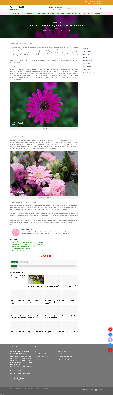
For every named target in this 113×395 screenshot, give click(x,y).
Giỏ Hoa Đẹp (69, 13)
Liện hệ (36, 359)
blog (94, 3)
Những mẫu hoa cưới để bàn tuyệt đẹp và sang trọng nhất (27, 242)
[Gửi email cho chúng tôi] (20, 378)
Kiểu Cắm (85, 48)
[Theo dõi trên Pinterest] (23, 378)
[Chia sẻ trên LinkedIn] (50, 256)
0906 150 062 (16, 9)
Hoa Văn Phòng (87, 63)
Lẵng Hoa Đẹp (60, 13)
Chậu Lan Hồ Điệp (96, 13)
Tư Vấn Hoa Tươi (56, 22)
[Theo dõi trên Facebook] (12, 378)
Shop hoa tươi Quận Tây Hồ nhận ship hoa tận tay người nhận (29, 250)
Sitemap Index (99, 3)
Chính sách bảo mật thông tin (65, 356)
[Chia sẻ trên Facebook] (39, 256)
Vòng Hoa (86, 13)
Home (14, 13)
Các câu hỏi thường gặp (40, 354)
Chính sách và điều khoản (41, 356)
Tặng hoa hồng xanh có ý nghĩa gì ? (21, 248)
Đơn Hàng (99, 1)
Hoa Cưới (77, 13)
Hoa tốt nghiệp (41, 13)
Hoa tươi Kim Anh (65, 30)
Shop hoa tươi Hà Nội (35, 266)
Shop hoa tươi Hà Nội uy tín (63, 266)
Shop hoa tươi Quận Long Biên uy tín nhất (23, 246)
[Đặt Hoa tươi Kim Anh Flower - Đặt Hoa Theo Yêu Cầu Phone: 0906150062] (56, 8)
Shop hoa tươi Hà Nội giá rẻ (48, 266)
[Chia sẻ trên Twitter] (41, 256)
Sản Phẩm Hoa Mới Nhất (89, 1)
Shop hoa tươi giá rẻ (23, 266)
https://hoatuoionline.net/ (21, 370)
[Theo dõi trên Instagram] (15, 378)
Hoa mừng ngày (87, 66)
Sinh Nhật (20, 13)
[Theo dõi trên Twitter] (17, 378)
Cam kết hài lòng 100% (64, 354)
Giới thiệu (37, 351)
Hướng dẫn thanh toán (64, 359)
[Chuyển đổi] (102, 48)
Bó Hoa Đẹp (50, 13)
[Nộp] (101, 8)
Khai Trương (30, 13)
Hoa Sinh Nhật (87, 51)
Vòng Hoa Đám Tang (88, 72)
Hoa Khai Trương (87, 60)
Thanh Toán (88, 3)
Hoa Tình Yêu (86, 54)
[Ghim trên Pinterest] (47, 256)
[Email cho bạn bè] (44, 256)
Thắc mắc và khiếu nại (63, 351)
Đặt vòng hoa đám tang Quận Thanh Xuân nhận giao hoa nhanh (29, 244)
